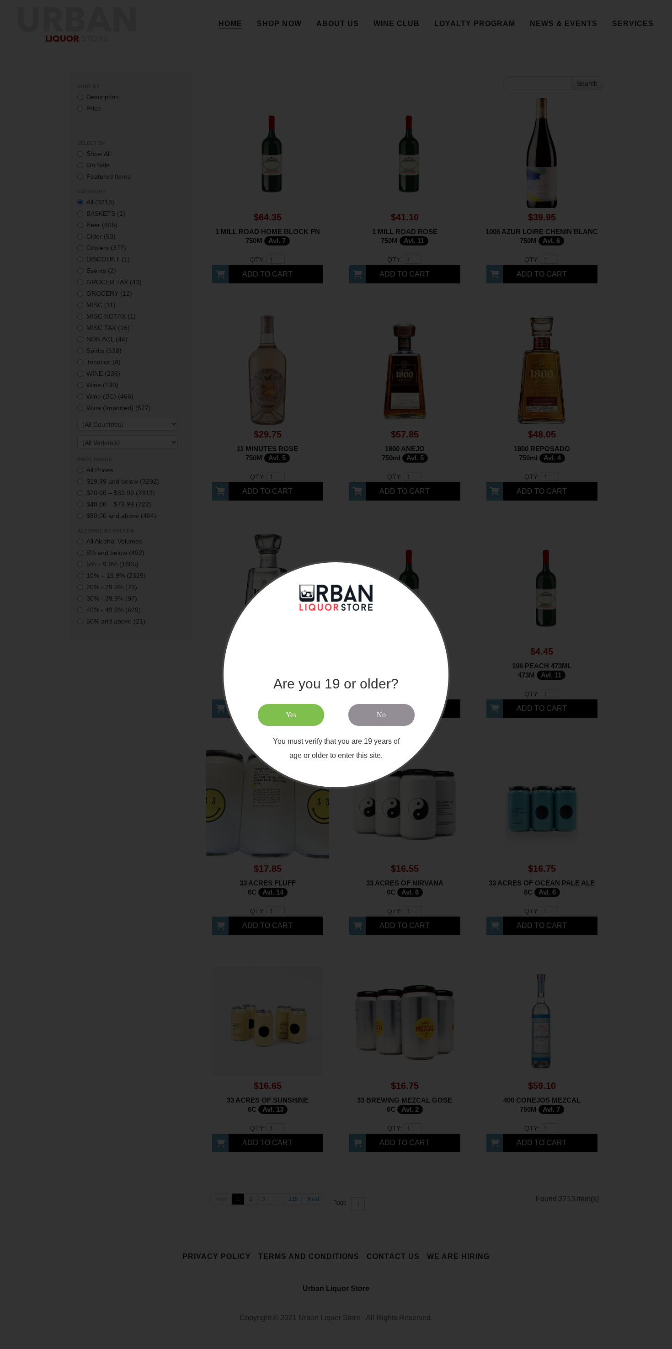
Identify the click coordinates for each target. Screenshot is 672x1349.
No (381, 715)
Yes (291, 715)
